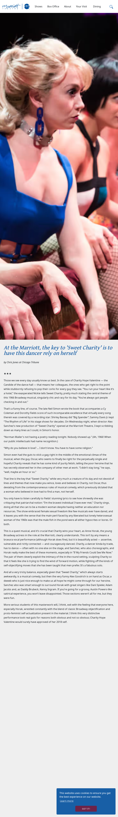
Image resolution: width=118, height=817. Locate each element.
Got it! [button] (86, 808)
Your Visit (81, 6)
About (67, 6)
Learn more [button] (66, 801)
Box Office (53, 6)
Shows (38, 6)
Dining (97, 6)
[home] (16, 6)
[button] (38, 6)
